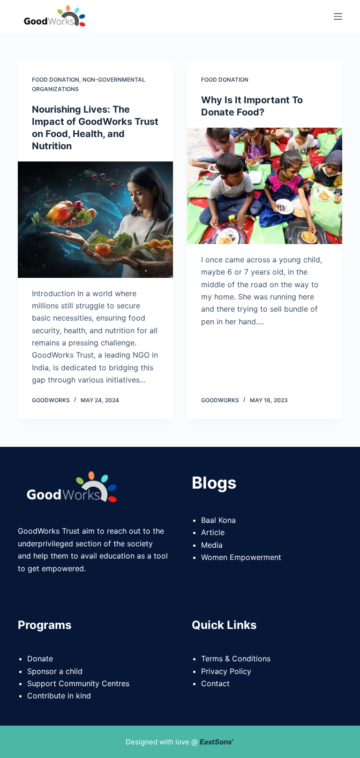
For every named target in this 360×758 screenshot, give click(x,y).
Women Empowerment (241, 557)
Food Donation (55, 79)
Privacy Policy (226, 671)
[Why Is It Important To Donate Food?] (264, 186)
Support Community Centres (78, 683)
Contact (215, 683)
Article (213, 532)
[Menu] (338, 16)
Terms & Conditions (235, 658)
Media (212, 545)
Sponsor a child (54, 671)
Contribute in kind (59, 695)
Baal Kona (218, 520)
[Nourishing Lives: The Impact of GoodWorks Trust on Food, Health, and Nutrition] (95, 219)
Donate (40, 658)
